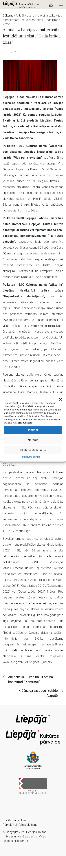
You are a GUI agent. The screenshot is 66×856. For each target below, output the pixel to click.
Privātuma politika (31, 456)
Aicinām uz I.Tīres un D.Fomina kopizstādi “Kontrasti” (30, 679)
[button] (60, 399)
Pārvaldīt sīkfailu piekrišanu (20, 824)
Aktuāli (20, 15)
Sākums (8, 15)
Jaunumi (32, 15)
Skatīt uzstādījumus (33, 450)
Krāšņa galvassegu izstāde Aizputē (38, 693)
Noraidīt (33, 440)
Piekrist (33, 430)
